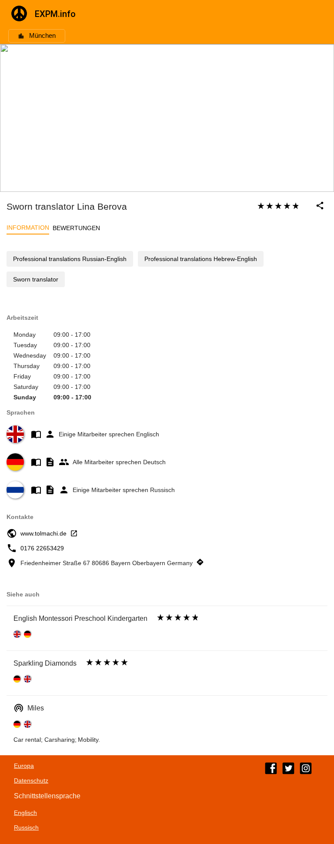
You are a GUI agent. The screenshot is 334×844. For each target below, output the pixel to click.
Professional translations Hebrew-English (200, 258)
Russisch (26, 827)
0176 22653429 (42, 548)
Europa (24, 765)
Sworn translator (35, 279)
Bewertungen (76, 227)
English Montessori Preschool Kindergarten (80, 618)
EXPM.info (55, 14)
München (42, 36)
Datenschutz (31, 780)
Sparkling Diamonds (45, 663)
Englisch (25, 812)
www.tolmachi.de (43, 533)
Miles (35, 708)
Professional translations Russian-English (70, 258)
